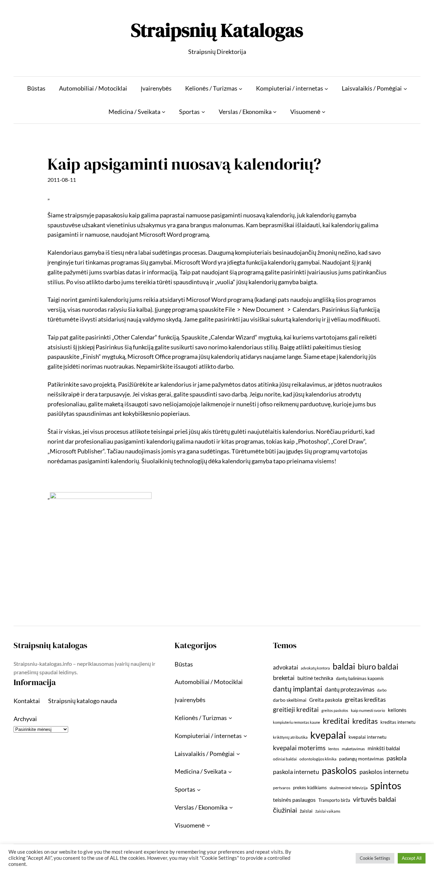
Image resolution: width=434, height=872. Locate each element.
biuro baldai (378, 666)
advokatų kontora (315, 668)
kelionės (397, 710)
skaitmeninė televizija (349, 787)
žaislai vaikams (327, 811)
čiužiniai (285, 810)
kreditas (365, 721)
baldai (344, 666)
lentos (333, 749)
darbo (382, 690)
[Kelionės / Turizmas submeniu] (240, 88)
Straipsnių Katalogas (217, 30)
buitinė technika (315, 678)
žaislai (306, 811)
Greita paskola (325, 700)
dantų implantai (297, 688)
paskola (397, 758)
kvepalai (328, 735)
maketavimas (353, 749)
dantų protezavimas (349, 689)
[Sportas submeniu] (203, 112)
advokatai (285, 667)
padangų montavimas (361, 758)
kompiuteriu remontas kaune (296, 722)
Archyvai (25, 718)
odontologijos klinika (317, 758)
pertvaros (281, 788)
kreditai (336, 720)
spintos (385, 785)
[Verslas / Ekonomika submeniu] (275, 112)
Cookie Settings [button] (375, 858)
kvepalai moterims (299, 748)
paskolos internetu (384, 771)
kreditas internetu (397, 722)
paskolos (339, 770)
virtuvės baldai (374, 799)
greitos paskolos (334, 710)
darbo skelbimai (290, 700)
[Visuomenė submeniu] (324, 112)
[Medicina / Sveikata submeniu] (163, 112)
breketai (284, 677)
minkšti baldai (384, 748)
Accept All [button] (411, 858)
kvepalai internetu (368, 737)
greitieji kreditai (296, 709)
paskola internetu (296, 771)
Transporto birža (334, 800)
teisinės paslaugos (294, 799)
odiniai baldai (285, 758)
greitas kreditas (365, 699)
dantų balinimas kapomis (360, 678)
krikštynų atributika (290, 737)
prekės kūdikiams (310, 787)
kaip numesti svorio (368, 710)
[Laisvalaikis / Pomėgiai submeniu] (405, 88)
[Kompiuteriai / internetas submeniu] (326, 88)
